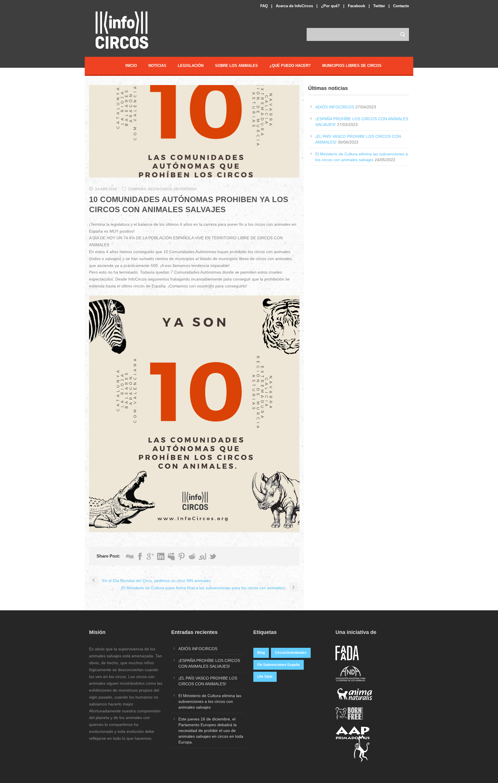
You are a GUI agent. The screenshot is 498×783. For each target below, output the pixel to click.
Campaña (137, 189)
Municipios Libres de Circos (352, 65)
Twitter (379, 6)
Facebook (356, 6)
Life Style (265, 677)
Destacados (160, 189)
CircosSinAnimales (291, 653)
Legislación (190, 65)
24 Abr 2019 (106, 189)
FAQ (264, 6)
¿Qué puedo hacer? (290, 65)
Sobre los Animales (236, 65)
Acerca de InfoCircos (294, 6)
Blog (261, 653)
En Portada (185, 189)
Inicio (131, 65)
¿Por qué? (330, 6)
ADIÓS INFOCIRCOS (334, 107)
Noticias (157, 65)
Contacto (401, 6)
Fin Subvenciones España (278, 665)
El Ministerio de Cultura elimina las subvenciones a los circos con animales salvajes (209, 701)
